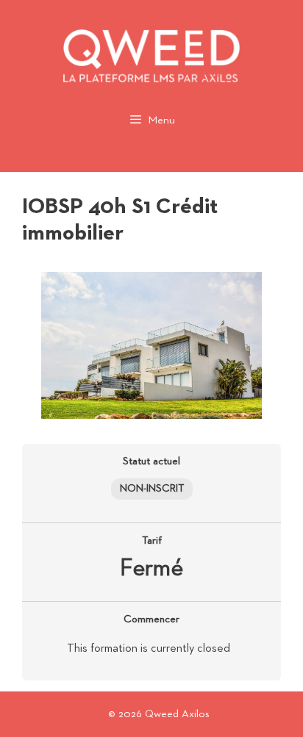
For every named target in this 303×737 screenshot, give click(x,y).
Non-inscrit (152, 488)
